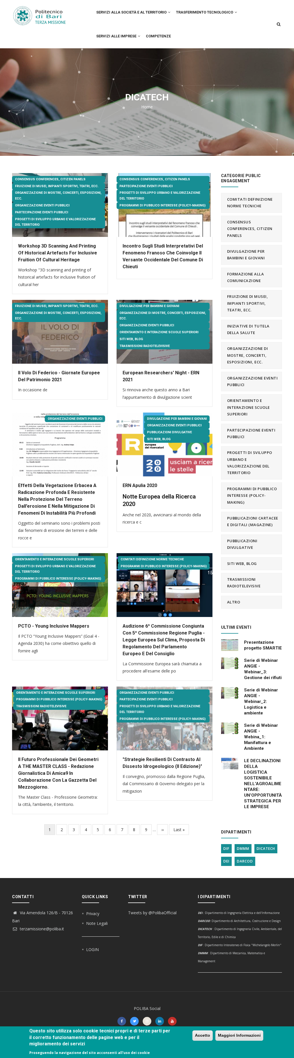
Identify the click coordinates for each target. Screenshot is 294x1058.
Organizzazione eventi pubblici (42, 205)
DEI (226, 861)
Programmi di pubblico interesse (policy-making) (162, 205)
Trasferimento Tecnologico (205, 12)
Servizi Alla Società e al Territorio (131, 12)
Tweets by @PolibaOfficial (152, 912)
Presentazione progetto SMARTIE (263, 645)
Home (147, 107)
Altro (233, 602)
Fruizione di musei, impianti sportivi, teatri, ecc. (56, 186)
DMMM (243, 848)
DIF (226, 848)
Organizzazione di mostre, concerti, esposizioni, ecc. (58, 195)
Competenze (158, 36)
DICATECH (266, 848)
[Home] (42, 13)
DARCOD (245, 861)
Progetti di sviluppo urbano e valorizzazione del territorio (55, 222)
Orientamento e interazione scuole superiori (158, 332)
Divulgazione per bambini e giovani (149, 306)
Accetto (202, 1035)
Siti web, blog (131, 339)
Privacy (92, 913)
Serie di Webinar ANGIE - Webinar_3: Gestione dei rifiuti (263, 669)
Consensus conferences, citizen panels (50, 179)
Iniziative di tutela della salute (248, 329)
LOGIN (92, 949)
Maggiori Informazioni (239, 1035)
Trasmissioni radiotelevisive (144, 346)
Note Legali (97, 923)
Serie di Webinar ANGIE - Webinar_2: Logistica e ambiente (261, 701)
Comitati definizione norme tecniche (152, 559)
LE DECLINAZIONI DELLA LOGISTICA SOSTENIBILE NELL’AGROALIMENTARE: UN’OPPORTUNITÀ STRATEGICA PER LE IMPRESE (263, 783)
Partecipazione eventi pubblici (41, 212)
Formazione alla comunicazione (245, 277)
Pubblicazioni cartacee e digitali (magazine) (252, 521)
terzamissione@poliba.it (41, 928)
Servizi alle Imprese (116, 36)
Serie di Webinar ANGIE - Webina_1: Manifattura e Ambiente (261, 737)
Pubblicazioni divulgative (169, 432)
